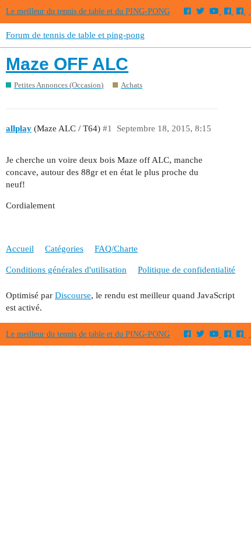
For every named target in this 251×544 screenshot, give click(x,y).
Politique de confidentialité (186, 269)
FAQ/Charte (116, 248)
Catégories (64, 248)
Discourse (73, 295)
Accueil (20, 248)
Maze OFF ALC (67, 64)
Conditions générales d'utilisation (66, 269)
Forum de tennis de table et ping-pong (75, 35)
